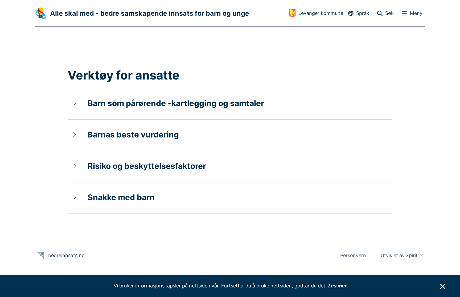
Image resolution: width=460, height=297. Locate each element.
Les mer (337, 285)
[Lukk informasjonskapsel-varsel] (442, 286)
